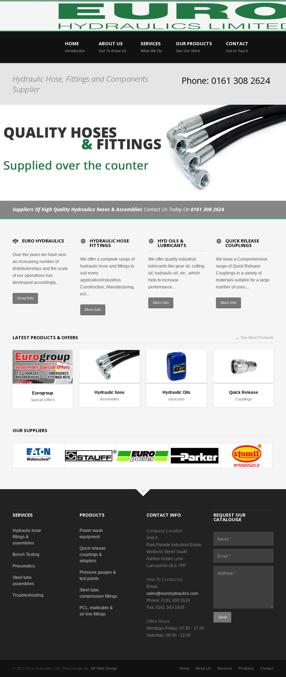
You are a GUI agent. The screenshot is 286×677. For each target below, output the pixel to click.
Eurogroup (42, 393)
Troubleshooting (28, 595)
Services (224, 668)
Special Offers (43, 400)
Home (184, 668)
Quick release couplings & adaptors (93, 554)
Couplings (243, 399)
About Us (203, 668)
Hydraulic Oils (176, 392)
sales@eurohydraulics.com (172, 593)
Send (222, 617)
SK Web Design (104, 668)
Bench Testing (26, 554)
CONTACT (237, 46)
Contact (266, 668)
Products (246, 668)
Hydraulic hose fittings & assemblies (27, 536)
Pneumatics (24, 566)
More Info (93, 310)
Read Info (25, 298)
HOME (75, 46)
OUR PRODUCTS (194, 46)
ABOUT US (113, 46)
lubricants (176, 399)
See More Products (254, 337)
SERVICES (151, 46)
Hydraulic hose (110, 392)
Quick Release (243, 392)
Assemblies (109, 399)
